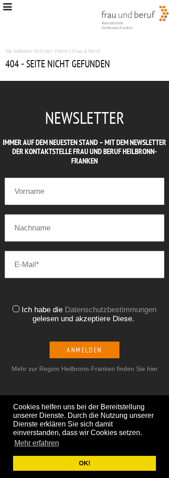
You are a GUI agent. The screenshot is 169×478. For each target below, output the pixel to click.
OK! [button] (85, 463)
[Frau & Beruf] (135, 17)
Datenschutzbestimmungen (110, 309)
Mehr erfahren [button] (36, 443)
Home (61, 51)
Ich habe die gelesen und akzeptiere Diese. (89, 314)
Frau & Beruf (86, 51)
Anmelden (84, 350)
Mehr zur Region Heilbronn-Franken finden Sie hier (85, 368)
